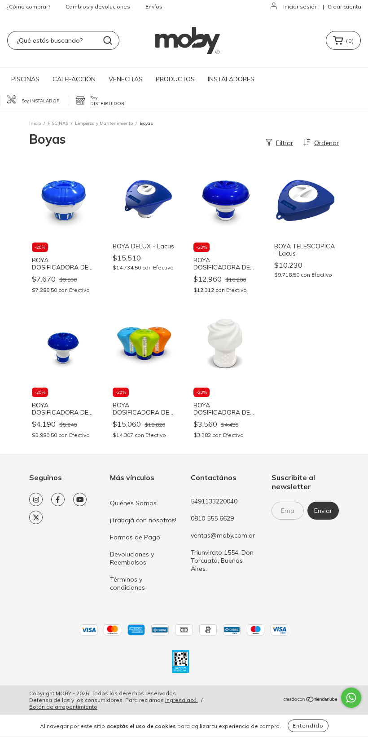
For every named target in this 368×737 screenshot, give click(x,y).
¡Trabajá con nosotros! (143, 520)
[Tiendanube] (311, 700)
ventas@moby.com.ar (223, 535)
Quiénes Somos (133, 503)
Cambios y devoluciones (98, 6)
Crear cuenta (344, 6)
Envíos (153, 6)
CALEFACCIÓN (74, 79)
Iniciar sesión (300, 6)
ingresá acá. (181, 700)
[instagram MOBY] (36, 499)
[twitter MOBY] (36, 517)
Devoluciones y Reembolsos (132, 558)
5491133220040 (214, 501)
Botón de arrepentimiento (63, 706)
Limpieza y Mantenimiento (104, 123)
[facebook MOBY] (58, 499)
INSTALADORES (231, 79)
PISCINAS (25, 79)
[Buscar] (108, 40)
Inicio (35, 123)
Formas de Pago (135, 537)
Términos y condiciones (127, 583)
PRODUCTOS (175, 79)
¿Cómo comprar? (28, 6)
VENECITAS (126, 79)
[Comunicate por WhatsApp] (351, 698)
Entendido (308, 725)
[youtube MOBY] (80, 499)
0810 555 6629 (212, 518)
